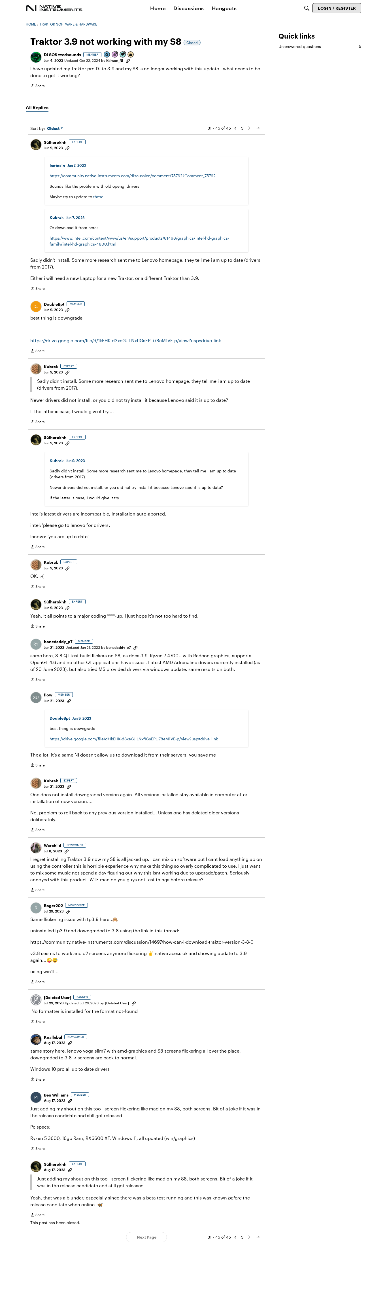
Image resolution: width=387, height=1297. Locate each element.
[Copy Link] (127, 60)
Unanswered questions (319, 46)
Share (37, 86)
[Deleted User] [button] (57, 997)
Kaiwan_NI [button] (114, 60)
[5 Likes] (130, 55)
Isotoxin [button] (57, 165)
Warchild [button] (52, 845)
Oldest (54, 128)
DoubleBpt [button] (54, 304)
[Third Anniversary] (115, 55)
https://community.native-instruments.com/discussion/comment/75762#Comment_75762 (133, 175)
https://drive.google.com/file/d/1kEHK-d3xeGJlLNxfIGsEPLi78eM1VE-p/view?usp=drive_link (125, 340)
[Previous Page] (235, 128)
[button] (36, 57)
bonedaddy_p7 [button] (58, 641)
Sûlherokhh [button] (55, 142)
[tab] (37, 107)
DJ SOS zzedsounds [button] (62, 54)
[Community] (54, 8)
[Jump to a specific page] (258, 128)
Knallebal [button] (53, 1037)
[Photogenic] (107, 55)
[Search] (307, 8)
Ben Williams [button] (56, 1095)
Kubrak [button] (57, 217)
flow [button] (48, 694)
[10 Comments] (123, 55)
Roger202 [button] (53, 905)
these (98, 196)
